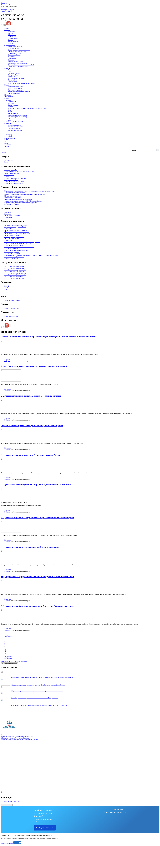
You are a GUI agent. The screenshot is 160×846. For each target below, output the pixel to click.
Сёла (9, 71)
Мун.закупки (8, 96)
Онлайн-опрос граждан (11, 204)
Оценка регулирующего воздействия (16, 250)
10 (5, 650)
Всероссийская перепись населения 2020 (21, 65)
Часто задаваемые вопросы (12, 197)
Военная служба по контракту (17, 117)
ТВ (5, 141)
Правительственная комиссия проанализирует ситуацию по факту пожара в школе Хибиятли (48, 336)
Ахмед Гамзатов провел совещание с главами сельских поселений (34, 366)
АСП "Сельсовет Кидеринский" (14, 266)
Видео (6, 162)
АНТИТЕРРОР (13, 113)
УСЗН (6, 287)
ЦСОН (6, 286)
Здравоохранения (13, 41)
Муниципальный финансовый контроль (17, 233)
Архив (6, 176)
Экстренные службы (14, 125)
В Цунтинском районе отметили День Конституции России (31, 455)
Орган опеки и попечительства (18, 66)
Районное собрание (14, 55)
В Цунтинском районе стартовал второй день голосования (30, 547)
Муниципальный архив (11, 235)
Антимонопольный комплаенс (14, 257)
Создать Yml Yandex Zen (12, 801)
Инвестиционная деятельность (14, 237)
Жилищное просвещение (12, 300)
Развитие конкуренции (11, 252)
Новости (7, 30)
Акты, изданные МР (10, 170)
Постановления (9, 175)
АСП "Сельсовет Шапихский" (14, 276)
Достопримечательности (16, 78)
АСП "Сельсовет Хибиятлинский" (15, 273)
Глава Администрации (15, 46)
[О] (19, 739)
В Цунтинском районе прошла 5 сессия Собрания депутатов (31, 396)
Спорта (10, 40)
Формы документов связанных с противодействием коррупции (24, 194)
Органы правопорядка (15, 130)
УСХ (9, 120)
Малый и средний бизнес (12, 238)
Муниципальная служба (12, 215)
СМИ (6, 140)
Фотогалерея (8, 160)
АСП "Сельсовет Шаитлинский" (15, 275)
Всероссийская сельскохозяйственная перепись (19, 247)
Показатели (8, 240)
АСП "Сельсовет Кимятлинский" (15, 268)
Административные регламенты (14, 181)
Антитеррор (8, 135)
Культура (11, 103)
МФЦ (10, 112)
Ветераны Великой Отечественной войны (21, 83)
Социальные (12, 36)
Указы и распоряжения (11, 173)
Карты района (12, 80)
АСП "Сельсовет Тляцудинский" (15, 271)
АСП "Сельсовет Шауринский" (14, 278)
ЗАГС (10, 118)
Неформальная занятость (12, 248)
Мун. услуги (8, 95)
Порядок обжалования (15, 88)
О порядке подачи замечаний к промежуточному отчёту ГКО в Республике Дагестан (31, 255)
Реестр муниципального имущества (15, 225)
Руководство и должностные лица (19, 50)
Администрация (9, 45)
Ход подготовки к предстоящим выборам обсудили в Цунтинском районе (37, 576)
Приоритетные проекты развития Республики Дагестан (22, 242)
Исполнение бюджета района (13, 245)
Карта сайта (8, 136)
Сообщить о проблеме (45, 828)
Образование (12, 101)
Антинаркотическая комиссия (17, 115)
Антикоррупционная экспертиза (14, 192)
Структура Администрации (17, 51)
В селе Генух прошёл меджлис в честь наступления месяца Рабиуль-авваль (34, 698)
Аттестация (8, 217)
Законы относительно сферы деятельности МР (19, 171)
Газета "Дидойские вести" (12, 308)
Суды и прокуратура (14, 128)
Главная (6, 28)
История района (13, 75)
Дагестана (11, 43)
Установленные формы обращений (19, 91)
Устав (10, 70)
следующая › (8, 656)
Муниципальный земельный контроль (16, 232)
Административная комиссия (13, 183)
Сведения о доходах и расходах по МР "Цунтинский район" (23, 201)
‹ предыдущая (8, 636)
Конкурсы (7, 214)
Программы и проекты (11, 258)
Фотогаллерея (12, 81)
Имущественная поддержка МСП (15, 227)
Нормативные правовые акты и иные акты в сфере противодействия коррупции (29, 191)
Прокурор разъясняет (11, 316)
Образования (12, 35)
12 (5, 653)
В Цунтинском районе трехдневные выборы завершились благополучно (37, 517)
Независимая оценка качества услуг (15, 178)
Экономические (13, 38)
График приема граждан (15, 61)
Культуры (11, 33)
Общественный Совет (11, 180)
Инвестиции (8, 228)
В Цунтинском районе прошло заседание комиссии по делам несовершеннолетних (37, 691)
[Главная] (4, 3)
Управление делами (14, 53)
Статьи (6, 98)
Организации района (14, 73)
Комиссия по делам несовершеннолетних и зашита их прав (27, 108)
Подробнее (7, 359)
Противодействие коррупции (17, 63)
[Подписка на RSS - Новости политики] (14, 661)
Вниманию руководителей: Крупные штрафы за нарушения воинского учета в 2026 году (39, 705)
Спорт (10, 110)
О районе (7, 68)
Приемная (7, 85)
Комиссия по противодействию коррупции (18, 199)
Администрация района (15, 127)
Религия (10, 106)
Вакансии (7, 212)
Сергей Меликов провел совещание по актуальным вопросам (32, 425)
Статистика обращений (15, 90)
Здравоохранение (13, 105)
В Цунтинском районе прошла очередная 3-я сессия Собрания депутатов (37, 606)
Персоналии (12, 76)
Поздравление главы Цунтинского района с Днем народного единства (36, 484)
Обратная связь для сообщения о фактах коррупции (20, 202)
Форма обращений (14, 93)
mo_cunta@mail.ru (6, 11)
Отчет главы (12, 58)
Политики (11, 31)
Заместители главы (14, 48)
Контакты (11, 60)
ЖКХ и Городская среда (12, 253)
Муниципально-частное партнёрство (16, 230)
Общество (7, 100)
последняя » (8, 658)
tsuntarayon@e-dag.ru (7, 9)
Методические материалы (12, 196)
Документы (11, 56)
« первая (7, 635)
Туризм (6, 146)
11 (5, 651)
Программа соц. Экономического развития (17, 243)
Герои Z (6, 143)
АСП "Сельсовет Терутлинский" (15, 270)
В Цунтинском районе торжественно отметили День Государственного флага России (38, 685)
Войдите (7, 361)
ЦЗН (5, 289)
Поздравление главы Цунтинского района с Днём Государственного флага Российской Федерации (42, 677)
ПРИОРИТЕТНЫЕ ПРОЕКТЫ (14, 122)
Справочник (8, 123)
